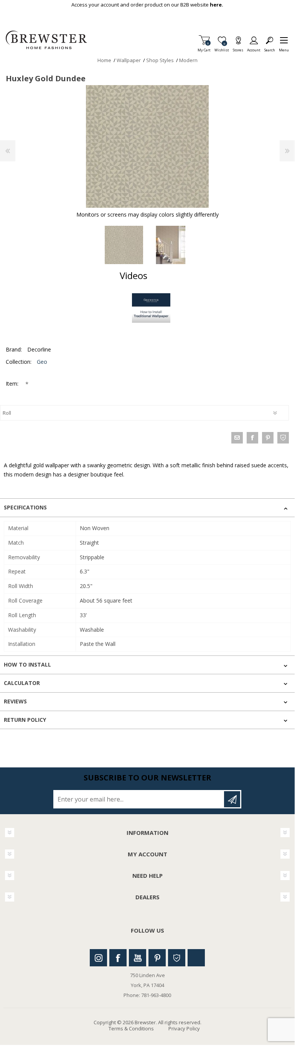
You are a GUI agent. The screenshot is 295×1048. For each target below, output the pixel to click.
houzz (283, 438)
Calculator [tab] (22, 683)
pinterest (268, 438)
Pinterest (157, 957)
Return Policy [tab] (25, 719)
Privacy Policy (184, 1028)
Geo (42, 361)
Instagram (98, 957)
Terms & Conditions (131, 1028)
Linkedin (196, 957)
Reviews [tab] (15, 701)
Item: (13, 383)
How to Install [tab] (27, 664)
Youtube (137, 957)
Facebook (118, 957)
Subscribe (232, 799)
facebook (252, 438)
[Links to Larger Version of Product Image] (147, 146)
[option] (124, 244)
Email (237, 438)
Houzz (176, 957)
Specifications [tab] (25, 507)
